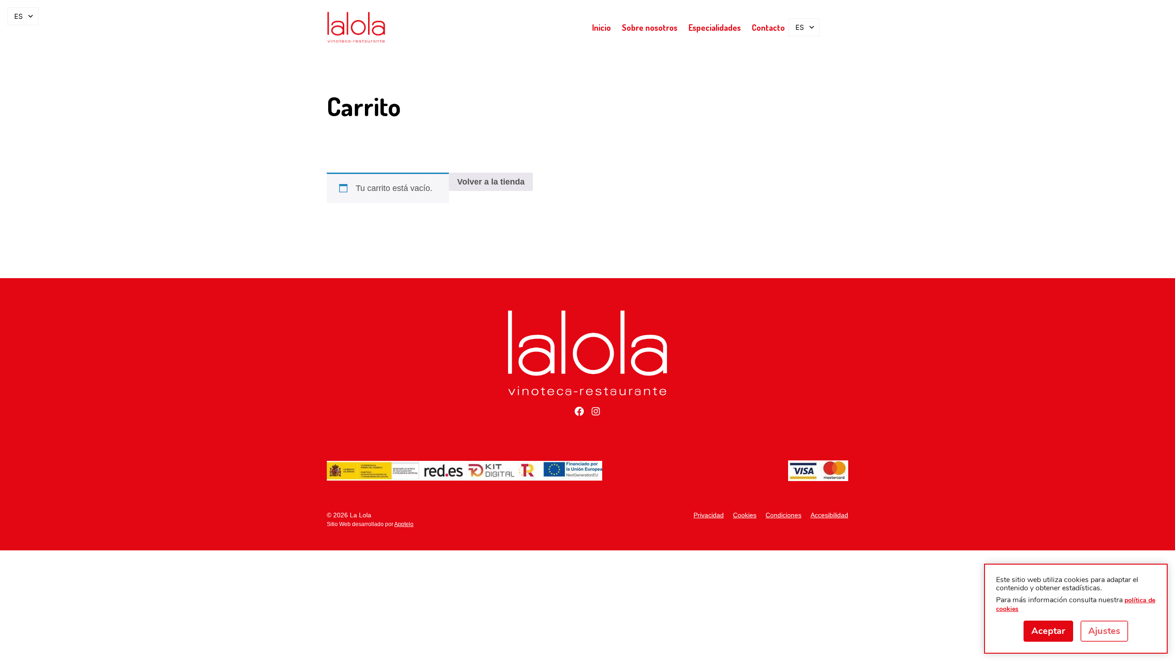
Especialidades (714, 27)
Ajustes (1104, 631)
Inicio (601, 27)
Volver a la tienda (491, 181)
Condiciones (783, 515)
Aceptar (1048, 631)
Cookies (744, 515)
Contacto (768, 27)
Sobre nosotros (649, 27)
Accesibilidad (829, 515)
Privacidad (709, 515)
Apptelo (404, 524)
